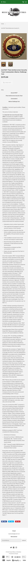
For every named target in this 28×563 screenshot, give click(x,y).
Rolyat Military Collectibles (15, 552)
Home (2, 23)
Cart (25, 2)
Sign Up (24, 540)
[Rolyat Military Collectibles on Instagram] (16, 547)
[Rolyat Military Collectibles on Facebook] (13, 547)
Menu (4, 2)
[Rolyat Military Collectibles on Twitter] (11, 547)
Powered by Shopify (13, 553)
